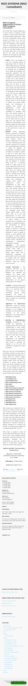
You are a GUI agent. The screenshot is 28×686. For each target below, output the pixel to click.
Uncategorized (12, 469)
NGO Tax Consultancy (9, 656)
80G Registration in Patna (10, 642)
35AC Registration (8, 668)
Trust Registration (8, 648)
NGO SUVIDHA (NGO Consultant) (14, 5)
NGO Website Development (10, 658)
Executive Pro (16, 681)
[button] (19, 682)
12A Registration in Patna (10, 640)
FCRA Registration (8, 666)
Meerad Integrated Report (9, 616)
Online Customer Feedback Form (10, 592)
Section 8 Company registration (11, 652)
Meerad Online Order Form (9, 605)
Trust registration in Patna (9, 629)
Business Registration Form (9, 601)
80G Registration (8, 664)
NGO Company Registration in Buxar (11, 471)
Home (4, 632)
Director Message (8, 636)
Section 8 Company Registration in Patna (12, 627)
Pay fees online (6, 625)
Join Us (5, 670)
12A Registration (8, 662)
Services (5, 638)
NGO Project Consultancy (10, 660)
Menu (15, 12)
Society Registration (9, 650)
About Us (5, 634)
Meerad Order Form (8, 603)
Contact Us (5, 672)
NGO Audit (6, 654)
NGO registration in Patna (10, 644)
